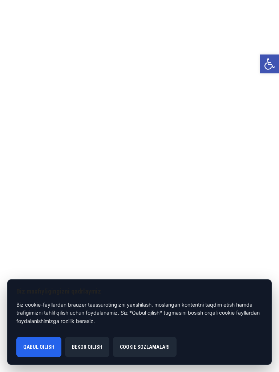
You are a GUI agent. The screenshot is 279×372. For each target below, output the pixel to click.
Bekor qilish (87, 347)
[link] (269, 63)
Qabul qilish (38, 347)
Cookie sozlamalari (145, 347)
